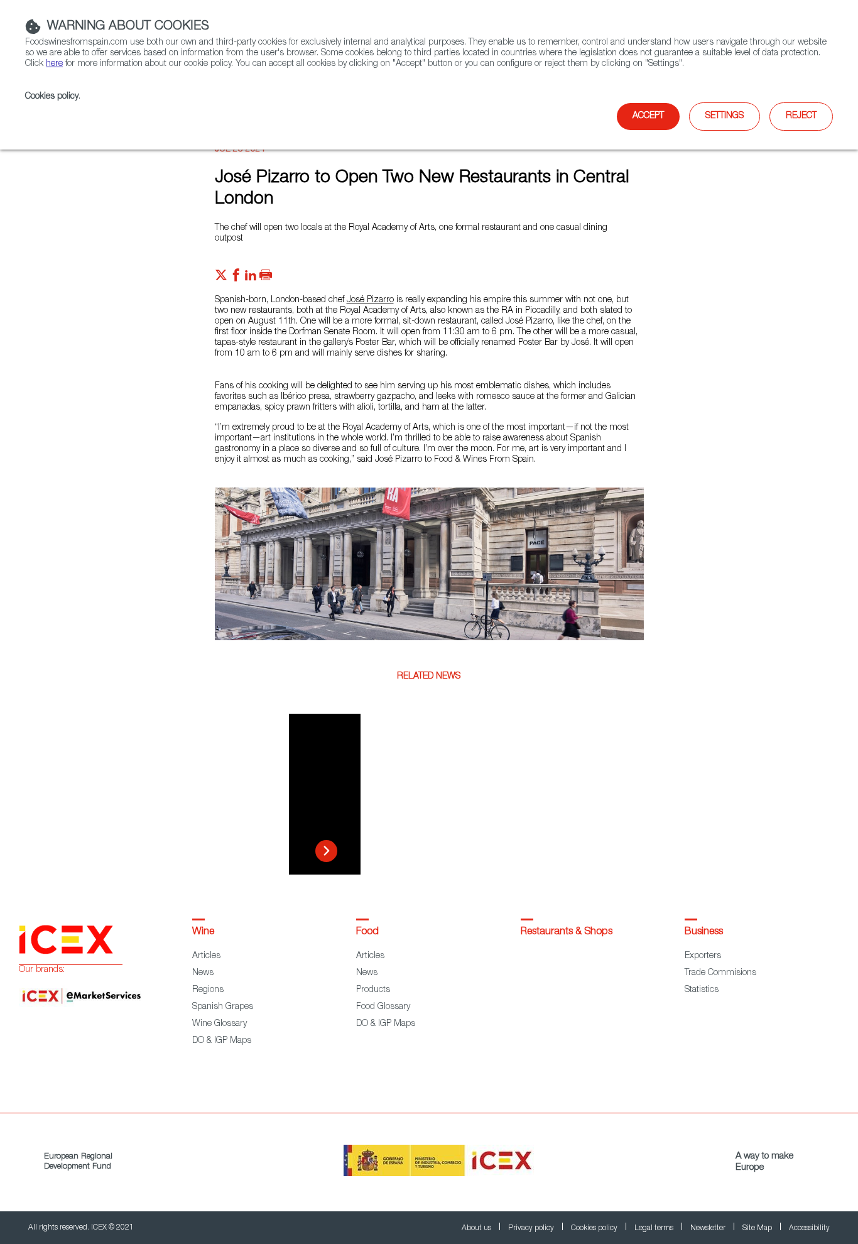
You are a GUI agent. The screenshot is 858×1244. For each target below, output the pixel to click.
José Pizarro (370, 300)
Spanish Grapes (222, 1007)
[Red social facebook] (236, 278)
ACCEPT (648, 116)
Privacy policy (532, 1228)
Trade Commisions (720, 973)
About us (477, 1228)
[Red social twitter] (221, 278)
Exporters (703, 956)
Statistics (702, 990)
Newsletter (708, 1228)
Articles (206, 956)
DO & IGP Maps (221, 1041)
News (203, 973)
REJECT (801, 116)
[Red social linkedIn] (250, 278)
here (54, 64)
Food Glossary (383, 1007)
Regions (208, 990)
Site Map (758, 1228)
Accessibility (809, 1228)
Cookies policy (52, 96)
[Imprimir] (265, 278)
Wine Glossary (219, 1024)
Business (704, 932)
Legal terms (654, 1228)
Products (373, 990)
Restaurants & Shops (566, 932)
